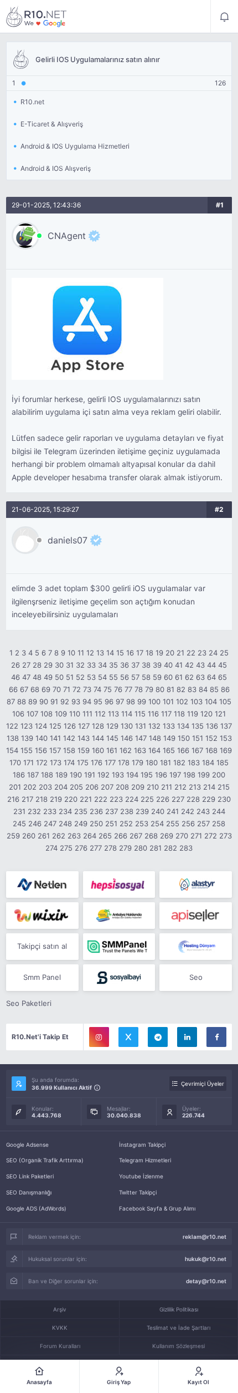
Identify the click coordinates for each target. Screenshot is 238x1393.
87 (11, 701)
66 (13, 689)
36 (124, 664)
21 (180, 652)
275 (66, 847)
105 (225, 701)
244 (218, 811)
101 (168, 701)
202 (30, 786)
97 (120, 701)
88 (21, 701)
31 (70, 664)
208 (122, 786)
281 (155, 847)
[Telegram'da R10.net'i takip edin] (158, 1037)
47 (26, 677)
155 (26, 750)
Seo (196, 977)
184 (208, 762)
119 (192, 713)
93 (75, 701)
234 (65, 811)
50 (59, 677)
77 (128, 689)
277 (96, 847)
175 (83, 762)
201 (15, 786)
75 (108, 689)
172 (42, 762)
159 (83, 750)
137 (226, 725)
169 (226, 750)
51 (70, 677)
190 (76, 774)
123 (26, 725)
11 (80, 652)
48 (37, 677)
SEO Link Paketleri (30, 1176)
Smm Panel (42, 977)
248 (65, 823)
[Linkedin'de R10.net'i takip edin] (187, 1037)
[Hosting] (42, 884)
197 (175, 774)
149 (169, 738)
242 (187, 811)
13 (100, 652)
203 (45, 786)
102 (182, 701)
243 (203, 811)
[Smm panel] (119, 946)
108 (46, 713)
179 (137, 762)
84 (203, 689)
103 (196, 701)
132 (154, 725)
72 (77, 689)
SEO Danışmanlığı (28, 1192)
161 (111, 750)
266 (120, 835)
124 (41, 725)
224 (131, 799)
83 (192, 689)
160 (98, 750)
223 (116, 799)
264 (89, 835)
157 (55, 750)
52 (80, 677)
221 (86, 799)
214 (209, 786)
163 (140, 750)
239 (142, 811)
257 (203, 823)
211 (166, 786)
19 (159, 652)
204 (61, 786)
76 (118, 689)
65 (222, 677)
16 (130, 652)
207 (107, 786)
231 (19, 811)
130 (127, 725)
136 (212, 725)
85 (214, 689)
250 (96, 823)
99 (141, 701)
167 (197, 750)
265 (105, 835)
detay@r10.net (206, 1281)
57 (135, 677)
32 (80, 664)
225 (147, 799)
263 (74, 835)
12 (90, 652)
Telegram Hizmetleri (145, 1160)
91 (54, 701)
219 (56, 799)
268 (151, 835)
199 (204, 774)
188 (47, 774)
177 (110, 762)
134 (183, 725)
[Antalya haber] (119, 915)
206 (92, 786)
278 (110, 847)
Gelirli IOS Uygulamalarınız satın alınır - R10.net (36, 17)
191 (89, 774)
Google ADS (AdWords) (36, 1208)
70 (57, 689)
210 (153, 786)
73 (87, 689)
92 (64, 701)
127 (84, 725)
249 (80, 823)
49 (48, 677)
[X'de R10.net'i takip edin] (128, 1037)
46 (15, 677)
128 (98, 725)
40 (168, 664)
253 (141, 823)
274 (51, 847)
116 (153, 713)
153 (226, 738)
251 (111, 823)
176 (96, 762)
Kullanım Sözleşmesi (178, 1346)
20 (169, 652)
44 (211, 664)
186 (19, 774)
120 (206, 713)
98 (130, 701)
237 (111, 811)
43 (200, 664)
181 (165, 762)
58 (146, 677)
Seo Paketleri (28, 1003)
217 (27, 799)
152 (211, 738)
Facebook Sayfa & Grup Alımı (157, 1208)
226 (162, 799)
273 (225, 835)
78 (138, 689)
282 (170, 847)
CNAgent (67, 235)
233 (49, 811)
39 (157, 664)
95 (98, 701)
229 (208, 799)
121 (220, 713)
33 (91, 664)
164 (154, 750)
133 (169, 725)
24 (213, 652)
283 (186, 847)
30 (59, 664)
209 (137, 786)
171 (28, 762)
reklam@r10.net (204, 1236)
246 (35, 823)
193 (118, 774)
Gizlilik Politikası (178, 1309)
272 (210, 835)
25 (224, 652)
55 (113, 677)
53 (91, 677)
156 (41, 750)
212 (180, 786)
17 (139, 652)
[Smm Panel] (119, 884)
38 (146, 664)
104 (211, 701)
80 (160, 689)
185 (222, 762)
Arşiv (59, 1309)
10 (71, 652)
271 (196, 835)
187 (33, 774)
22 (191, 652)
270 (181, 835)
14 (110, 652)
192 (103, 774)
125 (55, 725)
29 (48, 664)
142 (69, 738)
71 (66, 689)
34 (102, 664)
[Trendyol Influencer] (42, 915)
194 (132, 774)
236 (96, 811)
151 (197, 738)
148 (155, 738)
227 (178, 799)
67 (24, 689)
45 (222, 664)
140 (41, 738)
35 (113, 664)
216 (13, 799)
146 (127, 738)
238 (126, 811)
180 (152, 762)
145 (112, 738)
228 (193, 799)
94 (86, 701)
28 (37, 664)
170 (15, 762)
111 (87, 713)
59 (157, 677)
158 (69, 750)
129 (112, 725)
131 (140, 725)
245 (19, 823)
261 (44, 835)
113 (113, 713)
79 (149, 689)
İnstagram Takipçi (142, 1144)
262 (58, 835)
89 (32, 701)
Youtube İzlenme (141, 1176)
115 (140, 713)
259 (13, 835)
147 (141, 738)
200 (218, 774)
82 (181, 689)
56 (124, 677)
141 (55, 738)
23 (202, 652)
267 (136, 835)
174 (69, 762)
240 (157, 811)
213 (195, 786)
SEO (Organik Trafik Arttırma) (45, 1160)
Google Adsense (27, 1144)
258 (218, 823)
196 (161, 774)
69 (46, 689)
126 (70, 725)
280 (140, 847)
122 (12, 725)
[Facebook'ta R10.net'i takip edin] (216, 1037)
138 (13, 738)
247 (50, 823)
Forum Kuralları (60, 1346)
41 (179, 664)
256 (188, 823)
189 (61, 774)
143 (83, 738)
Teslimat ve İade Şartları (178, 1327)
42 (189, 664)
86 (225, 689)
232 (34, 811)
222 (100, 799)
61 (179, 677)
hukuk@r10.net (205, 1258)
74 (97, 689)
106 (18, 713)
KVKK (60, 1327)
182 (179, 762)
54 (102, 677)
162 (126, 750)
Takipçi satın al (42, 946)
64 (211, 677)
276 (81, 847)
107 (32, 713)
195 (147, 774)
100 (154, 701)
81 (170, 689)
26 (15, 664)
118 (179, 713)
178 (124, 762)
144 (98, 738)
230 (224, 799)
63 (200, 677)
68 (34, 689)
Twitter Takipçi (138, 1192)
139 (27, 738)
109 (61, 713)
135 (198, 725)
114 (126, 713)
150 (184, 738)
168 (211, 750)
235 (80, 811)
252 (126, 823)
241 (173, 811)
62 (189, 677)
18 (149, 652)
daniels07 (67, 540)
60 (168, 677)
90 (43, 701)
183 (194, 762)
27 (26, 664)
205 (76, 786)
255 (172, 823)
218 (41, 799)
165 (169, 750)
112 (100, 713)
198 (189, 774)
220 (70, 799)
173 (55, 762)
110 (74, 713)
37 (135, 664)
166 (183, 750)
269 (166, 835)
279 (125, 847)
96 (109, 701)
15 (120, 652)
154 (12, 750)
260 (28, 835)
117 (166, 713)
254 (157, 823)
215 (224, 786)
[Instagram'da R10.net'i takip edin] (99, 1037)
